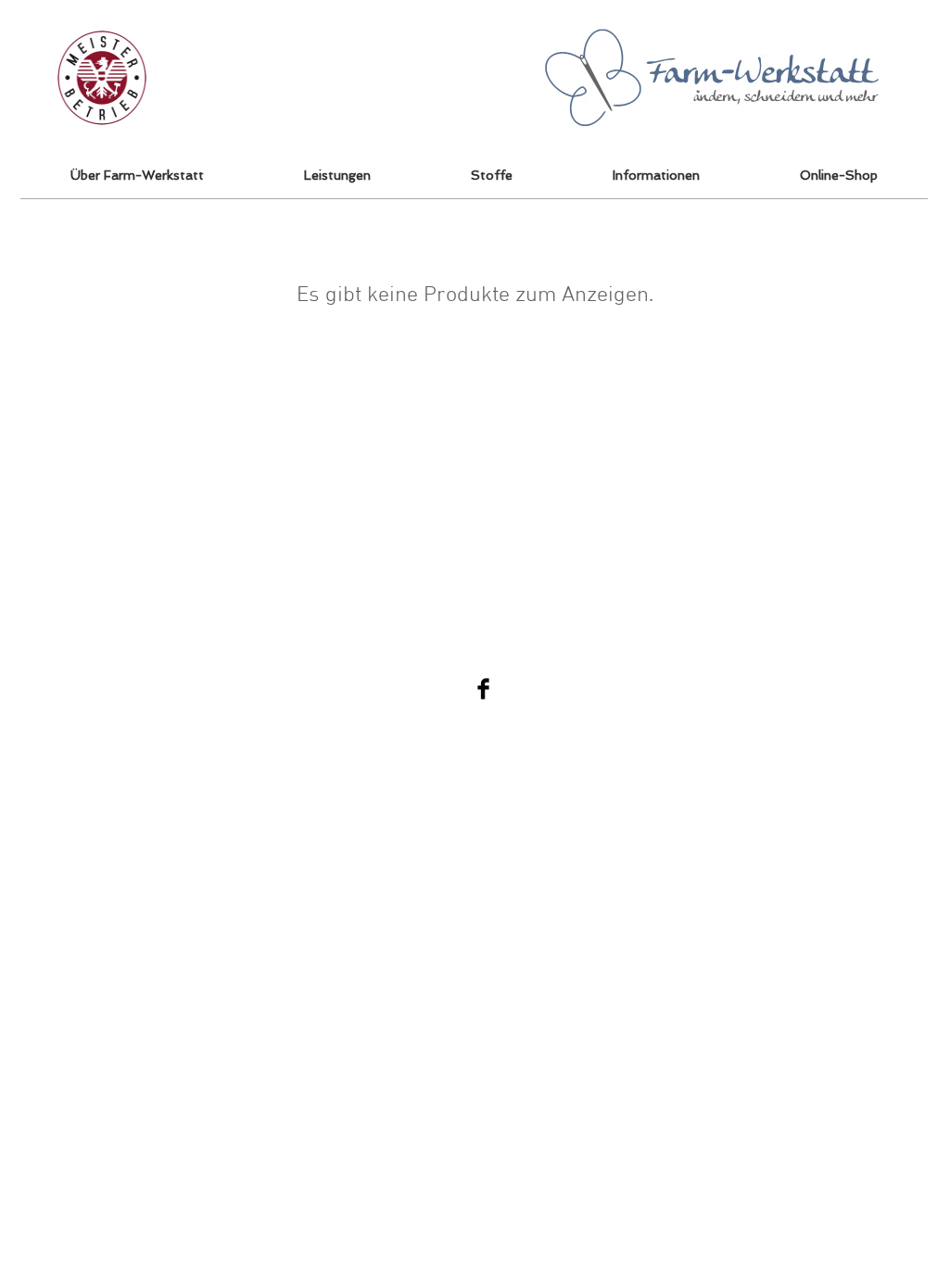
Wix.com (882, 688)
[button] (839, 175)
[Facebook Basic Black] (483, 688)
